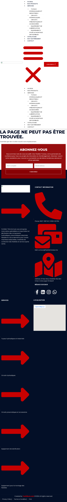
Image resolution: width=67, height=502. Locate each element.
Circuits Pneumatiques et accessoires (35, 22)
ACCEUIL (30, 88)
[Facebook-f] (37, 292)
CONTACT (30, 41)
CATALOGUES (32, 122)
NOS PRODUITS (32, 90)
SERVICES (30, 6)
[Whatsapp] (54, 292)
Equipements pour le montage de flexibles (36, 32)
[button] (33, 64)
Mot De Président (34, 125)
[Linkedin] (43, 292)
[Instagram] (48, 292)
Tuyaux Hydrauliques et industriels (35, 11)
